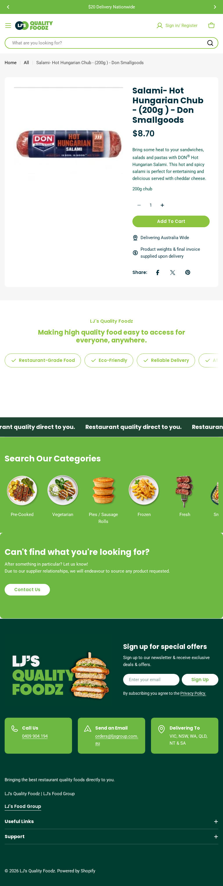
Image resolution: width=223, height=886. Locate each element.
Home (11, 62)
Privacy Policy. (193, 693)
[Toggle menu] (8, 25)
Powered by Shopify (76, 871)
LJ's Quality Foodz (37, 871)
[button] (8, 6)
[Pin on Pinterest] (188, 272)
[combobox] (111, 43)
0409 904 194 (35, 736)
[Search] (210, 42)
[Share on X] (173, 272)
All (26, 62)
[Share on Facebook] (157, 272)
